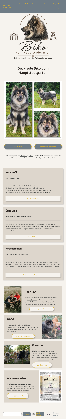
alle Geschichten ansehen (23, 336)
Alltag (31, 156)
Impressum (56, 413)
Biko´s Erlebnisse (33, 237)
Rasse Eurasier (32, 300)
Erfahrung (23, 156)
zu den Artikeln (18, 396)
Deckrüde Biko (33, 199)
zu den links (42, 365)
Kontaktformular (43, 360)
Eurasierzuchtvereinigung (16, 188)
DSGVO (55, 415)
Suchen (26, 414)
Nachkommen (28, 158)
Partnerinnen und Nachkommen (33, 275)
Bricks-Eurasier (7, 6)
